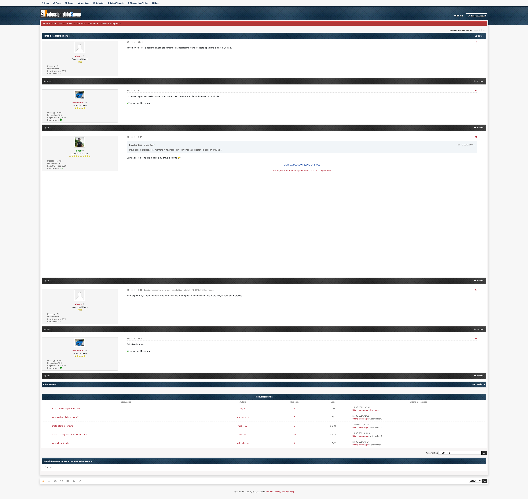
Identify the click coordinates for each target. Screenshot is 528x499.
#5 (476, 338)
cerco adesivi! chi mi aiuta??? (66, 417)
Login (460, 16)
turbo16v (242, 426)
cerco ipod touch (60, 443)
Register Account (478, 16)
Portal (58, 3)
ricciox (78, 56)
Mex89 (242, 434)
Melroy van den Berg (284, 491)
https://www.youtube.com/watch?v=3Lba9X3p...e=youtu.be (302, 170)
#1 (476, 42)
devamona (374, 410)
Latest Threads (116, 3)
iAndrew (269, 491)
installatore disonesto (62, 426)
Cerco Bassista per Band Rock (67, 408)
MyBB (248, 491)
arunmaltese (243, 417)
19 (294, 434)
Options (479, 36)
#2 (476, 91)
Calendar (99, 3)
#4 (476, 290)
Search (70, 3)
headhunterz (78, 102)
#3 (476, 137)
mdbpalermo (243, 443)
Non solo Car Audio (77, 23)
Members (84, 3)
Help (156, 3)
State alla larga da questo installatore (70, 434)
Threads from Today (139, 3)
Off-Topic (92, 23)
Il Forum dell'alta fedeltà (56, 23)
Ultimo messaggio (360, 410)
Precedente (50, 384)
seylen (243, 408)
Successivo (477, 384)
